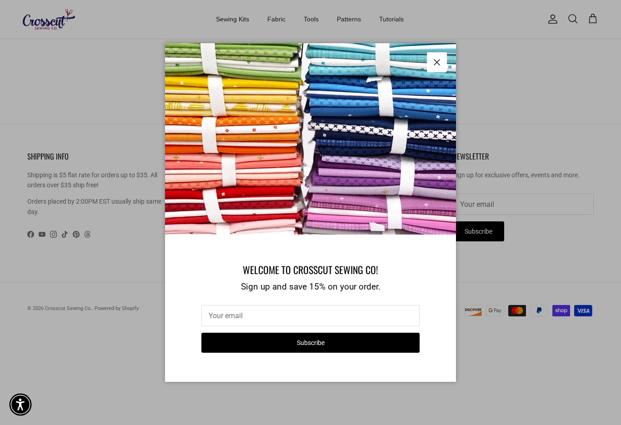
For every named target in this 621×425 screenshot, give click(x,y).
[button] (20, 404)
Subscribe (311, 342)
